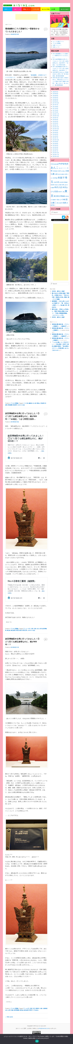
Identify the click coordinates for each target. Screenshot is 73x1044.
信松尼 (59, 174)
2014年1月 (55, 138)
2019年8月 (55, 95)
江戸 (61, 199)
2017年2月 (55, 112)
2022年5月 (55, 92)
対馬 (63, 185)
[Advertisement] (26, 17)
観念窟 (15, 405)
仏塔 (32, 628)
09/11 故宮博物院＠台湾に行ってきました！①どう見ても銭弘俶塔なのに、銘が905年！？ (61, 68)
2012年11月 (56, 154)
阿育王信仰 (19, 630)
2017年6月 (55, 106)
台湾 (40, 628)
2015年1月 (55, 125)
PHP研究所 (63, 163)
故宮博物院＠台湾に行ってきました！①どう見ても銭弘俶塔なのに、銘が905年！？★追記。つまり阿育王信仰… (22, 416)
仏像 (52, 173)
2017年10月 (56, 103)
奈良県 (52, 185)
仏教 (35, 628)
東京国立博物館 (59, 196)
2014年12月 (56, 127)
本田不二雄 (61, 192)
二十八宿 (25, 403)
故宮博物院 (16, 1010)
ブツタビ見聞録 (14, 403)
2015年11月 (56, 114)
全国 (66, 174)
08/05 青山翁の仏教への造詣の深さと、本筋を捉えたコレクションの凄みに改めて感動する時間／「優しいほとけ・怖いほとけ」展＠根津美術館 (61, 81)
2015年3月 (55, 121)
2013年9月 (55, 141)
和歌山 (38, 403)
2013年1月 (55, 151)
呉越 (12, 1010)
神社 (58, 203)
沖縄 (63, 199)
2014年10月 (56, 128)
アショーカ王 (26, 628)
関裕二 (54, 205)
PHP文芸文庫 (54, 164)
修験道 (30, 403)
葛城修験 (10, 405)
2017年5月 (55, 108)
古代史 (55, 178)
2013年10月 (56, 140)
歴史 (58, 199)
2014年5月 (55, 132)
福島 (64, 202)
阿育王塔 (24, 630)
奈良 (57, 182)
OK (37, 1041)
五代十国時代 (36, 1008)
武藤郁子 (54, 199)
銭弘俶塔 (13, 630)
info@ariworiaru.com (44, 1028)
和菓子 (61, 177)
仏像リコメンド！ (57, 45)
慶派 (53, 187)
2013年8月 (55, 143)
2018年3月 (55, 99)
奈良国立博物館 (64, 182)
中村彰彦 (55, 171)
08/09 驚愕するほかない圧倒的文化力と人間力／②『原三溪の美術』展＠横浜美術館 (61, 74)
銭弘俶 (8, 630)
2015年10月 (56, 115)
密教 (60, 185)
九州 (59, 171)
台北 (37, 628)
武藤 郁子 (64, 326)
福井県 (61, 203)
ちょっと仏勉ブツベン (58, 41)
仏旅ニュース (56, 47)
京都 (67, 170)
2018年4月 (55, 97)
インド (65, 168)
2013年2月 (55, 149)
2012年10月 (56, 156)
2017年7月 (55, 104)
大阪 (55, 182)
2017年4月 (55, 110)
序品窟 (42, 403)
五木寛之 (63, 171)
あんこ (55, 167)
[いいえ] (71, 1039)
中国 (31, 1008)
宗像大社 (57, 185)
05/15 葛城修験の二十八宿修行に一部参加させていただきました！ (61, 55)
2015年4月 (55, 119)
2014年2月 (55, 136)
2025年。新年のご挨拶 (58, 291)
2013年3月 (55, 147)
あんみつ (61, 168)
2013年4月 (55, 145)
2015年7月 (55, 117)
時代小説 (58, 187)
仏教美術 (45, 1008)
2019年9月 (55, 93)
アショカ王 (26, 1008)
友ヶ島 (34, 403)
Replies (35, 1010)
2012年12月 (56, 152)
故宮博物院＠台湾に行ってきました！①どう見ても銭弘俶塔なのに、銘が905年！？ (22, 641)
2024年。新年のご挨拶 (58, 317)
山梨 (65, 185)
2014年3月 (55, 134)
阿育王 (31, 1010)
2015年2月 (55, 123)
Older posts (9, 1017)
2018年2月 (55, 101)
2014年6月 (55, 130)
